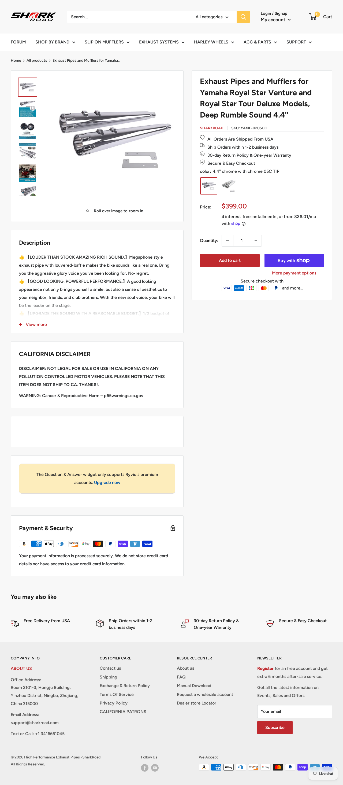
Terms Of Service (117, 694)
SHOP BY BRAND (52, 42)
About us (185, 668)
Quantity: (209, 240)
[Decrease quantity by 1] (227, 240)
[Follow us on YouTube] (155, 768)
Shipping (108, 677)
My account (273, 19)
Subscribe (275, 727)
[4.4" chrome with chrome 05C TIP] (208, 186)
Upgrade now (107, 482)
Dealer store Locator (196, 703)
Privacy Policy (114, 703)
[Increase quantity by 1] (256, 240)
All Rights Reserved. (28, 764)
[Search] (243, 17)
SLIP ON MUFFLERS (104, 42)
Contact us (110, 668)
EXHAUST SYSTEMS (159, 42)
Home (16, 60)
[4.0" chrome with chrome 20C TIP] (228, 186)
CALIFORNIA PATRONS (123, 711)
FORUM (18, 42)
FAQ (181, 677)
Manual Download (194, 685)
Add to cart (230, 260)
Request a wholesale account (205, 694)
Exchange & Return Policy (125, 685)
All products (37, 60)
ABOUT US (21, 668)
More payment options (294, 273)
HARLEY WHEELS (211, 42)
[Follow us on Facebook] (144, 768)
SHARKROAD (211, 128)
